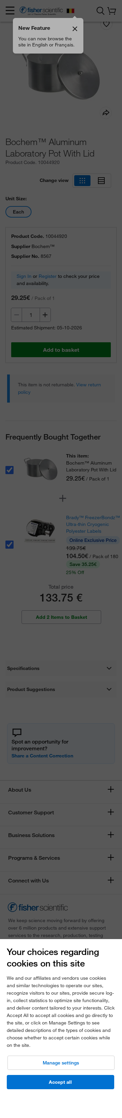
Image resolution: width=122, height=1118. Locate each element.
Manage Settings (61, 1063)
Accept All (60, 1082)
